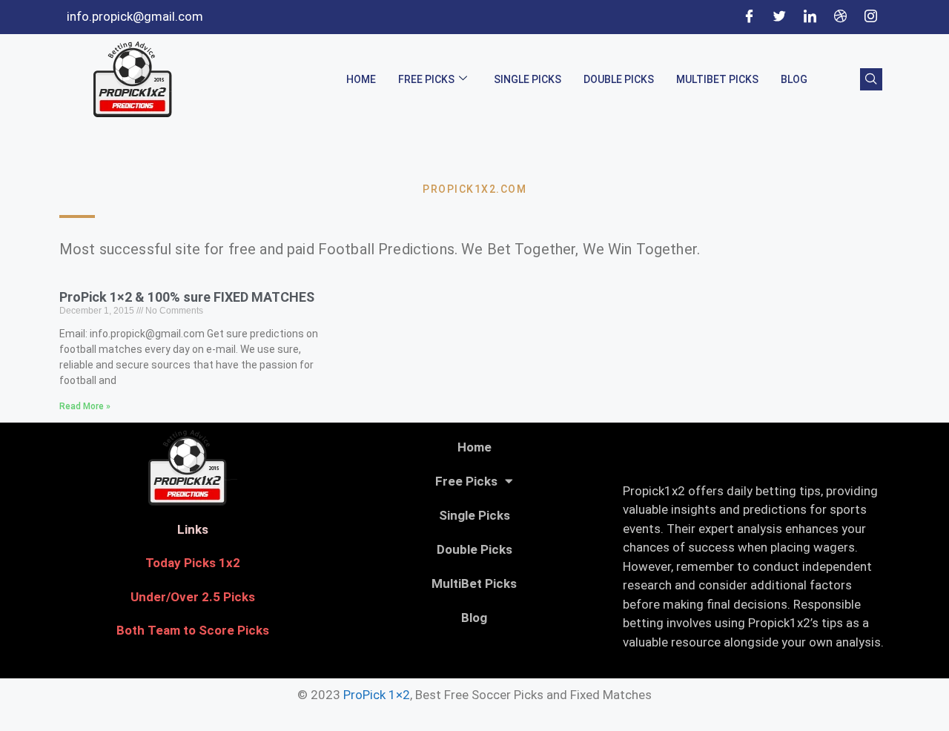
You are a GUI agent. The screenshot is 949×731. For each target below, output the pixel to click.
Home (361, 79)
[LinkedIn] (809, 17)
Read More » (84, 406)
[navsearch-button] (871, 79)
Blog (794, 79)
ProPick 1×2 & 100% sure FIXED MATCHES (186, 297)
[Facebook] (749, 17)
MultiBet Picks (717, 79)
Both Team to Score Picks (192, 630)
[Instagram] (870, 17)
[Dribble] (840, 17)
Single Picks (527, 79)
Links (192, 529)
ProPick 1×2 (376, 694)
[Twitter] (779, 17)
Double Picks (618, 79)
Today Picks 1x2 (192, 562)
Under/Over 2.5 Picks (192, 596)
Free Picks (426, 79)
